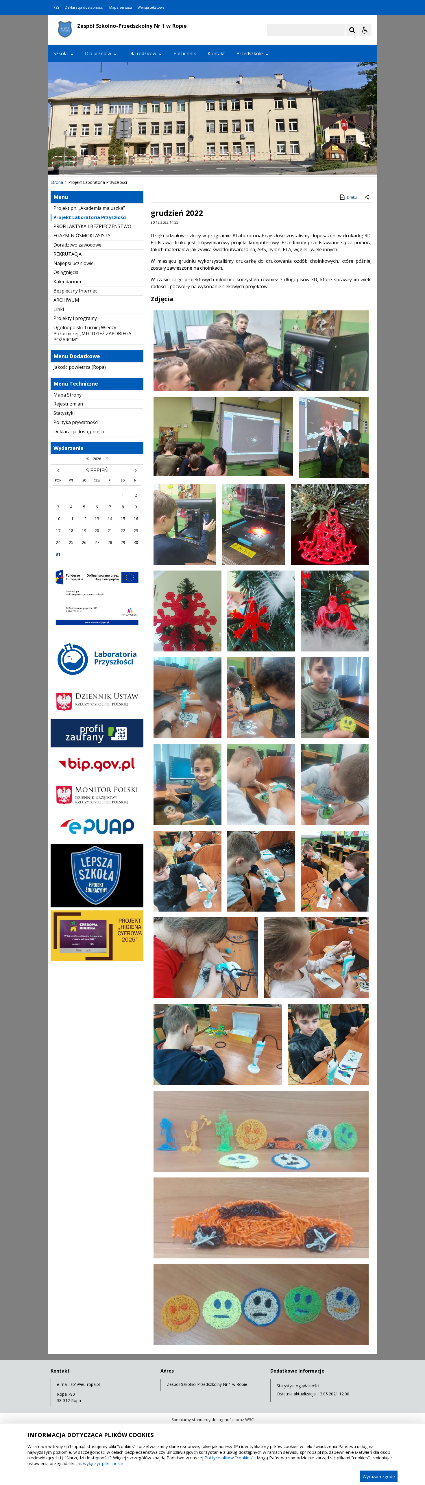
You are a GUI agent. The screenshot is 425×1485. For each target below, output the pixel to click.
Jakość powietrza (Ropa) (79, 367)
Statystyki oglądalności (298, 1385)
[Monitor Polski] (97, 808)
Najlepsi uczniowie (73, 263)
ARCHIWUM (66, 300)
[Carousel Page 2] (109, 165)
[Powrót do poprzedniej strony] (367, 197)
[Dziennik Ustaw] (97, 714)
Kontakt (216, 53)
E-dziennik (184, 53)
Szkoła (60, 53)
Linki (58, 309)
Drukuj (352, 197)
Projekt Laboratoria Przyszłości (90, 217)
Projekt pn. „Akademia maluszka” (89, 208)
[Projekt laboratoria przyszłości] (97, 683)
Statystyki (64, 413)
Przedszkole (249, 53)
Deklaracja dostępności (84, 7)
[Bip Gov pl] (97, 776)
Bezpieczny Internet (75, 291)
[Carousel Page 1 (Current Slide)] (104, 165)
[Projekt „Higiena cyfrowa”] (97, 959)
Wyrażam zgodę (379, 1476)
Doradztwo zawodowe (77, 245)
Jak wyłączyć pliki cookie (99, 1463)
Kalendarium (67, 281)
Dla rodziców (142, 53)
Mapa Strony (67, 395)
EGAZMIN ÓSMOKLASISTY (81, 235)
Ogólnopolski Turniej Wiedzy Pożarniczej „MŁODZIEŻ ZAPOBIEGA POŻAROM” (92, 333)
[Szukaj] (352, 30)
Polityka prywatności (75, 422)
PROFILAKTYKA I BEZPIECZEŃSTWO (92, 226)
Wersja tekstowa (151, 7)
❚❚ (59, 164)
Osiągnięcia (65, 272)
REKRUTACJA (67, 254)
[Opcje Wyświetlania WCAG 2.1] (365, 30)
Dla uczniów (98, 53)
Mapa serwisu (120, 7)
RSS (56, 7)
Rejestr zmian (68, 404)
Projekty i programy (75, 318)
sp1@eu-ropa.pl (85, 1384)
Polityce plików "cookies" (229, 1457)
